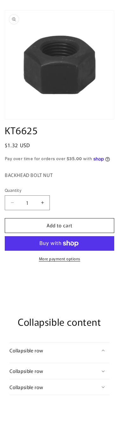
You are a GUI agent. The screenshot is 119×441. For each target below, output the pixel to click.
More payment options (59, 258)
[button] (59, 350)
